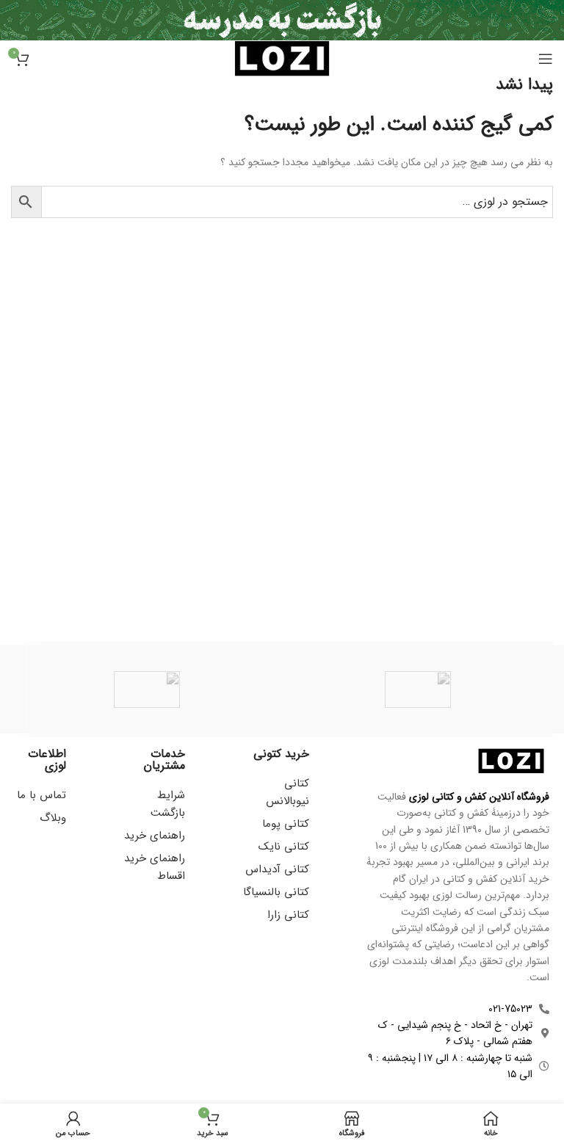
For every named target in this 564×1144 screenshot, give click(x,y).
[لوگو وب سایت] (282, 58)
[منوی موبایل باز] (545, 58)
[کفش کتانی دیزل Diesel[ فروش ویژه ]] (146, 689)
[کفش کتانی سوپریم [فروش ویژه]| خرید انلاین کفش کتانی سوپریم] (417, 689)
